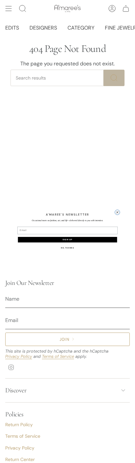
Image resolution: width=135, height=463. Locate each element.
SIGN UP (67, 240)
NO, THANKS (67, 248)
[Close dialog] (117, 212)
